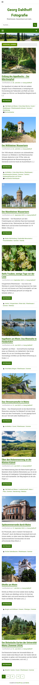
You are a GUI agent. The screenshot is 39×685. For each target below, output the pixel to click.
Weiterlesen (7, 100)
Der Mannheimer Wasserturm (15, 212)
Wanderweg (6, 110)
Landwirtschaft (23, 489)
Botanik (7, 670)
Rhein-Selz (22, 303)
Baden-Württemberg (11, 238)
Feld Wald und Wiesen (11, 106)
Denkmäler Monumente (25, 238)
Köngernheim (14, 303)
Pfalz (4, 491)
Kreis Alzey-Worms (24, 106)
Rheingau (27, 609)
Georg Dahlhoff (27, 82)
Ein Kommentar (9, 112)
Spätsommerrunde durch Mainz (16, 524)
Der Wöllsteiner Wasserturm (15, 145)
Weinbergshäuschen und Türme (12, 176)
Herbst (7, 303)
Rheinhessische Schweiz (18, 108)
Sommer (29, 108)
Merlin (27, 683)
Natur (30, 489)
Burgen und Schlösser (11, 609)
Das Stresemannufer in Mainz (15, 402)
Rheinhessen (6, 108)
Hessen (21, 609)
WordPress (19, 683)
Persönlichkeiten (7, 240)
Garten (13, 670)
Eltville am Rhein (9, 585)
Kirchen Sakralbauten (11, 551)
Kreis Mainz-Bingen (10, 368)
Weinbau (11, 305)
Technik (26, 174)
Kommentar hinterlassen (12, 178)
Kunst (32, 106)
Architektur (8, 172)
